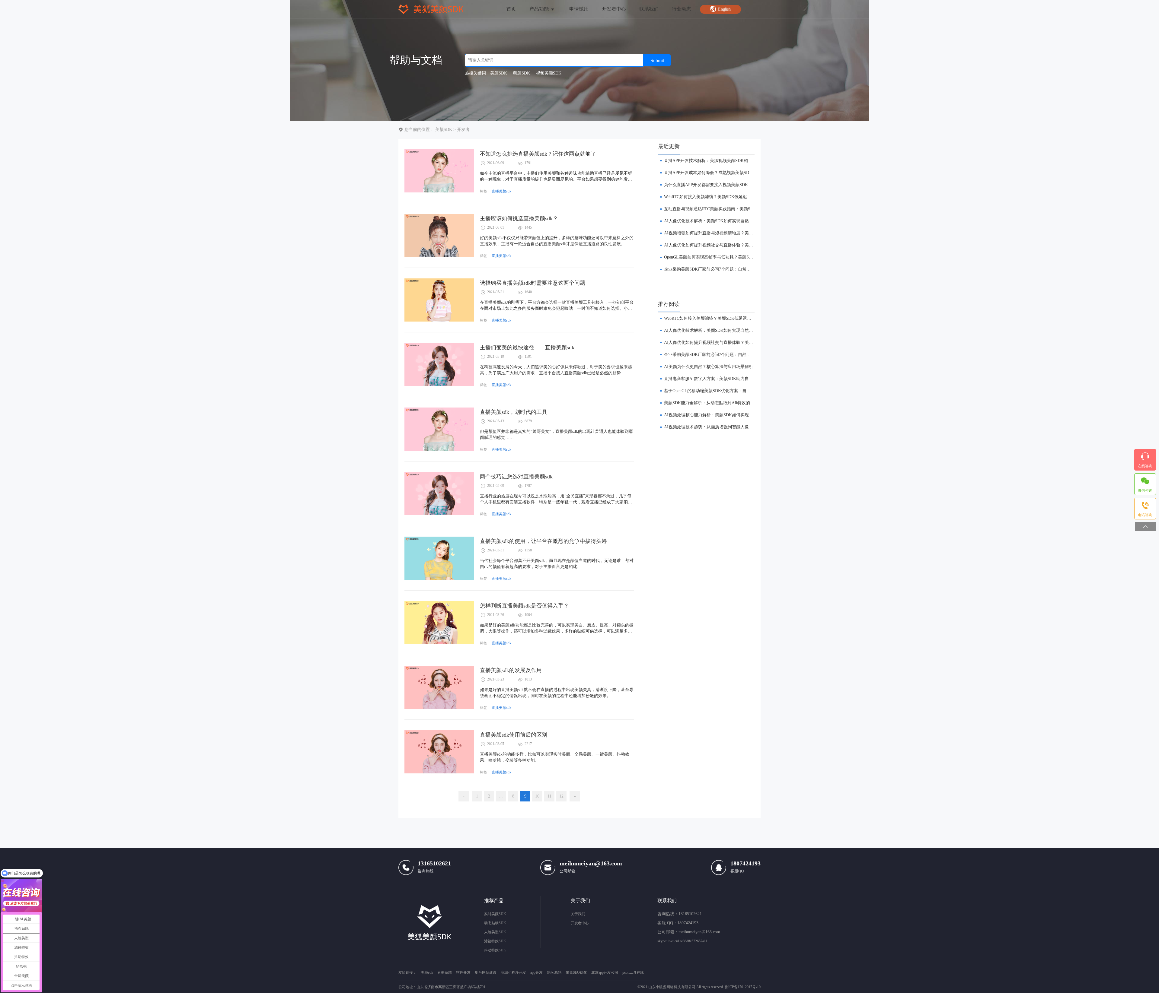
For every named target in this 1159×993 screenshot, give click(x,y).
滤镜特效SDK (495, 941)
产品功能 (539, 8)
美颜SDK (443, 129)
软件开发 (463, 972)
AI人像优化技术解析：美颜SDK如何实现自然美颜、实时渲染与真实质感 (732, 221)
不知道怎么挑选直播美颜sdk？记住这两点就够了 (538, 154)
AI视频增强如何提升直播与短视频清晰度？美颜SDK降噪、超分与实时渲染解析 (738, 233)
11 (549, 796)
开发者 (463, 129)
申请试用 (579, 8)
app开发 (536, 972)
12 (561, 796)
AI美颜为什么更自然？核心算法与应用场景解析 (708, 366)
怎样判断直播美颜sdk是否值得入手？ (524, 606)
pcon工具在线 (633, 972)
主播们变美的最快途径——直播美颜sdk (527, 347)
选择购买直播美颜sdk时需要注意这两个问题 (532, 283)
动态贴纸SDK (495, 923)
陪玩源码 (554, 972)
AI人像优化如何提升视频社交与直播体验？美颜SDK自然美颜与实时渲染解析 (736, 245)
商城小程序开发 (513, 972)
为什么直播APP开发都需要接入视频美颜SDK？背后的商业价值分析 (727, 184)
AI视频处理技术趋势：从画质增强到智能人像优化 (710, 427)
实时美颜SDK (495, 914)
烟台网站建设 (485, 972)
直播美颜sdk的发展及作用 (511, 670)
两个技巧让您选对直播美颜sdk (516, 477)
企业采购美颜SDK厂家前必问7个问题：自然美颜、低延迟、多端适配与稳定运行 (739, 269)
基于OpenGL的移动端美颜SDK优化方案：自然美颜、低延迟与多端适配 (730, 391)
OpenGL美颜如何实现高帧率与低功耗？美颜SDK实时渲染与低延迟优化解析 (735, 257)
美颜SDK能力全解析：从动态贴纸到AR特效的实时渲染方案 (719, 403)
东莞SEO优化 (576, 972)
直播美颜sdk (501, 191)
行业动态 (681, 8)
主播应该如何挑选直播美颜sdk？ (519, 218)
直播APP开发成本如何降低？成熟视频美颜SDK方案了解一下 (720, 172)
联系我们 (649, 8)
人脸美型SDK (495, 932)
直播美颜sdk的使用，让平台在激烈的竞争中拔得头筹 (543, 541)
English (724, 9)
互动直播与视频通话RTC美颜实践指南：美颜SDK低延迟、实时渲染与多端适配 (737, 209)
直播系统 (444, 972)
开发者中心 (614, 8)
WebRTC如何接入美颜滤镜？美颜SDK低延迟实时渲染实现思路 (722, 197)
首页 (511, 8)
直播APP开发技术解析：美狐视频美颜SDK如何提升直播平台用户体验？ (731, 160)
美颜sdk (427, 972)
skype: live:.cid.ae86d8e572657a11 (682, 941)
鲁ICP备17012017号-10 (743, 987)
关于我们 (578, 914)
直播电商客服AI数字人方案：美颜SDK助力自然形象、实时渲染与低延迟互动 (736, 378)
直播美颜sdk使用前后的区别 (513, 735)
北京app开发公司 (604, 972)
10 (537, 796)
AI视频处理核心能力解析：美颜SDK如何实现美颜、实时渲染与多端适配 (732, 415)
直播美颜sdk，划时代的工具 (513, 412)
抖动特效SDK (495, 950)
